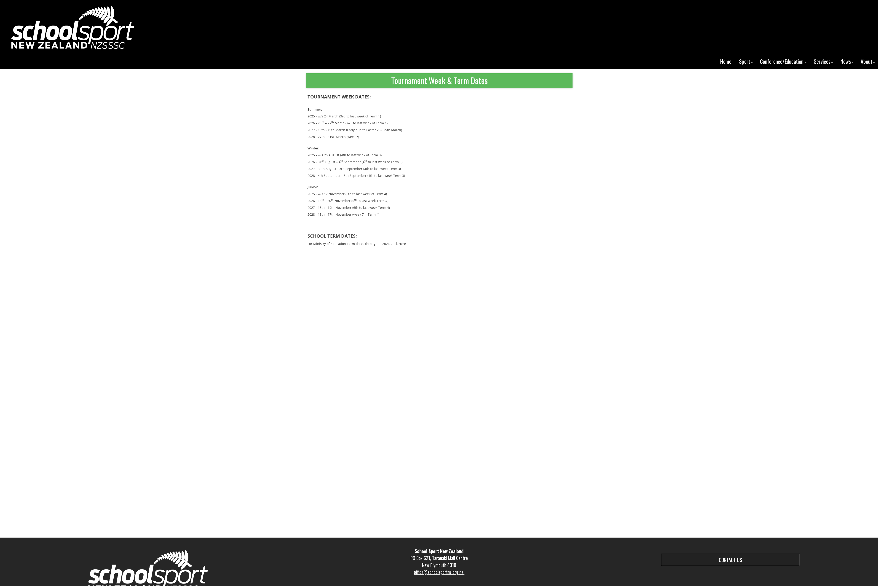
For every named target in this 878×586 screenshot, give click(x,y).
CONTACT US (730, 559)
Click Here (398, 243)
